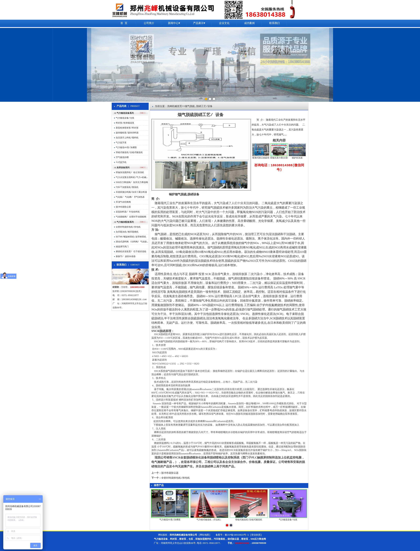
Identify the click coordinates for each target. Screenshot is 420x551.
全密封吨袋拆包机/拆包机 (175, 478)
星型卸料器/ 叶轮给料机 (128, 212)
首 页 (123, 23)
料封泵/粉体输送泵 (125, 123)
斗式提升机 (121, 162)
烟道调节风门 (122, 246)
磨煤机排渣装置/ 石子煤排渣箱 (131, 251)
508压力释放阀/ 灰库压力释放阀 (132, 182)
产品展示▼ (199, 23)
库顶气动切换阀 (123, 202)
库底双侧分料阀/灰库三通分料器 (131, 192)
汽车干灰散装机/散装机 (127, 187)
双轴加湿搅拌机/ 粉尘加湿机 (130, 172)
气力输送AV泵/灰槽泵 (126, 147)
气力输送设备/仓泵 (125, 118)
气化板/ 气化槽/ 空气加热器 (130, 197)
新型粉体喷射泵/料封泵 (127, 128)
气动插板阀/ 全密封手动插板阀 (131, 217)
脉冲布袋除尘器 (169, 473)
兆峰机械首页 (174, 106)
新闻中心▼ (174, 23)
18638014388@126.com (134, 299)
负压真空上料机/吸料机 (127, 138)
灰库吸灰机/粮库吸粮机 (127, 232)
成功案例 (249, 23)
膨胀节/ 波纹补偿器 (126, 256)
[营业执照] (256, 535)
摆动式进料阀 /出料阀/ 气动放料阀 (132, 242)
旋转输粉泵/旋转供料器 (127, 133)
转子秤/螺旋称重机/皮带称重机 (131, 237)
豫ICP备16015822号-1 (237, 535)
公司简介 (149, 23)
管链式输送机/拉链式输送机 (129, 152)
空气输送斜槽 (122, 157)
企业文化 (224, 23)
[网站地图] (204, 535)
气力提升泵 (121, 142)
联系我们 (274, 23)
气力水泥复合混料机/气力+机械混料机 (132, 177)
